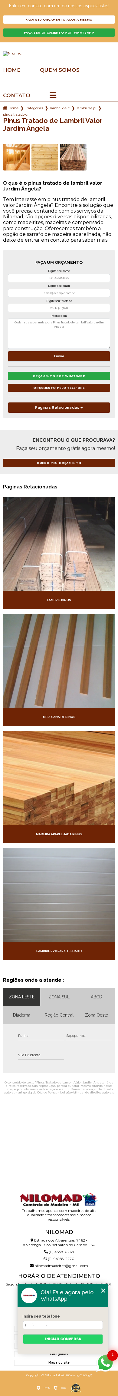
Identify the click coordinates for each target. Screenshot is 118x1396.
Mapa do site (59, 1363)
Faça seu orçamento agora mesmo (58, 19)
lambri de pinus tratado (86, 108)
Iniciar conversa (63, 1339)
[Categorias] (53, 96)
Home (12, 70)
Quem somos (60, 70)
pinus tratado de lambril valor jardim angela (15, 114)
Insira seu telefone (41, 1316)
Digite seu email (59, 285)
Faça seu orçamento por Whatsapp (59, 32)
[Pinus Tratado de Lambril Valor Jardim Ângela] (16, 157)
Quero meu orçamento (59, 463)
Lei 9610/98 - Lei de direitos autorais (87, 1092)
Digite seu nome (59, 271)
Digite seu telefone (59, 301)
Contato (16, 95)
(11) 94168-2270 (60, 1258)
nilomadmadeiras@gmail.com (61, 1265)
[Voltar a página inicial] (59, 53)
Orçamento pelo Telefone (59, 387)
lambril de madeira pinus (60, 108)
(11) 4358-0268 (61, 1251)
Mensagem (59, 315)
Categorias (34, 108)
